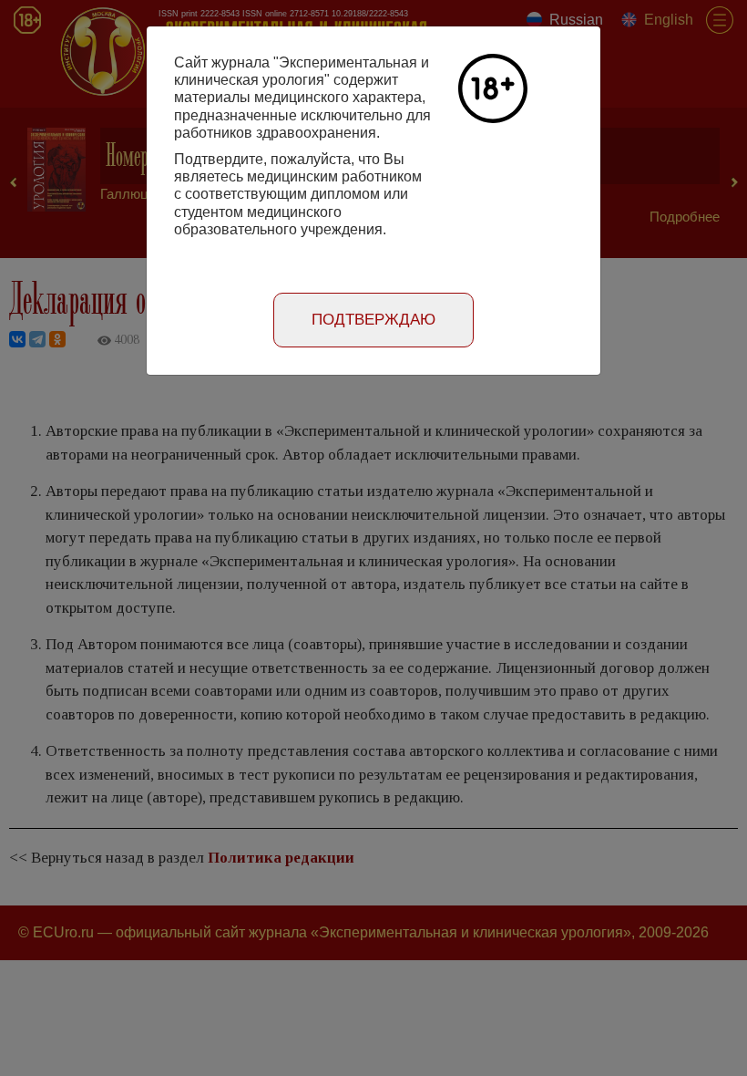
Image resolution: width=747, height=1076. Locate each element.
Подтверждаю (373, 319)
